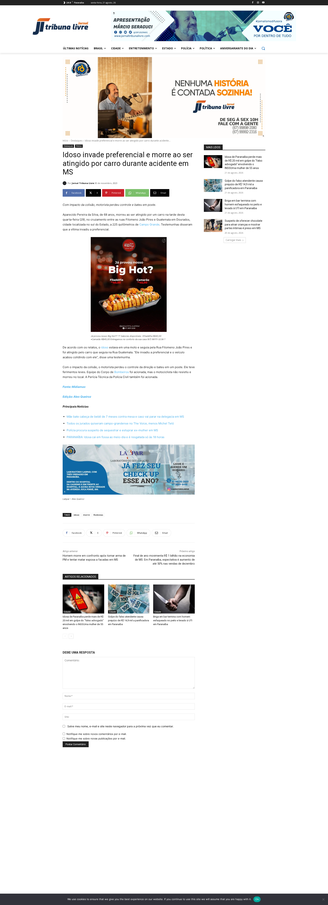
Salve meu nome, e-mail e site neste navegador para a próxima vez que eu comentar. (120, 726)
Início (65, 140)
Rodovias (98, 514)
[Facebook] (253, 3)
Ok (257, 899)
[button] (263, 48)
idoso (104, 347)
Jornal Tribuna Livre (83, 183)
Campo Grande (149, 224)
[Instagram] (258, 3)
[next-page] (71, 636)
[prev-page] (65, 636)
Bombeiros (121, 372)
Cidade (67, 611)
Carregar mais (233, 240)
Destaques (76, 140)
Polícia (79, 146)
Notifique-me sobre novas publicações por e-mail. (96, 738)
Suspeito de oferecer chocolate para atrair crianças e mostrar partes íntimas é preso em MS (243, 224)
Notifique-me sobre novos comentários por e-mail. (96, 733)
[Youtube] (263, 3)
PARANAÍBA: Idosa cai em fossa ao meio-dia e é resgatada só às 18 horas (115, 437)
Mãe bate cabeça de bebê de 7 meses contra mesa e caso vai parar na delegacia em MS (125, 416)
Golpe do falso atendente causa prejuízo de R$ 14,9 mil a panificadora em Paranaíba (128, 620)
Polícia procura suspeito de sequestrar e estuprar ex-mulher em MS (112, 430)
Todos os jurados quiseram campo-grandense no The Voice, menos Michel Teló (120, 423)
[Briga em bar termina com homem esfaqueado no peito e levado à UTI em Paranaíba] (174, 599)
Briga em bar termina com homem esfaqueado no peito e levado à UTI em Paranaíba (172, 620)
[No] (323, 899)
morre (86, 514)
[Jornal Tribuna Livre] (65, 183)
